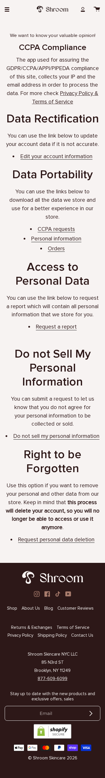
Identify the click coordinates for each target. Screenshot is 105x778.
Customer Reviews (75, 608)
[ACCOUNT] (82, 9)
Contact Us (82, 635)
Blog (48, 608)
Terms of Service (73, 627)
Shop (12, 608)
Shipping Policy (52, 635)
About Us (31, 608)
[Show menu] (9, 9)
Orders (56, 249)
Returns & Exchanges (31, 627)
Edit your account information (56, 156)
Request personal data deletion (56, 540)
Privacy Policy (20, 635)
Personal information (56, 239)
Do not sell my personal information (56, 436)
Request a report (56, 327)
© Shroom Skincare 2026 (52, 758)
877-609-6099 (52, 678)
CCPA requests (56, 229)
